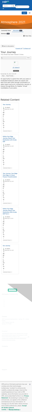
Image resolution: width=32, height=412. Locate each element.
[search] (13, 5)
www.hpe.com (23, 336)
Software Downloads (7, 379)
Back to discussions (8, 46)
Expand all (19, 48)
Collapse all (27, 48)
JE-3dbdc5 (16, 67)
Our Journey (6, 245)
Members (5, 33)
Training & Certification (8, 377)
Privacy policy (5, 358)
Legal (3, 363)
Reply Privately (9, 75)
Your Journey (7, 104)
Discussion (17, 30)
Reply (3, 75)
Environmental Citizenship (9, 356)
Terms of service (6, 360)
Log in (24, 13)
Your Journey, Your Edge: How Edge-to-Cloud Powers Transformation (10, 175)
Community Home (6, 30)
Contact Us (5, 353)
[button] (30, 384)
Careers (4, 351)
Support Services (6, 372)
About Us (4, 348)
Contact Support (6, 374)
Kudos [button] (28, 57)
